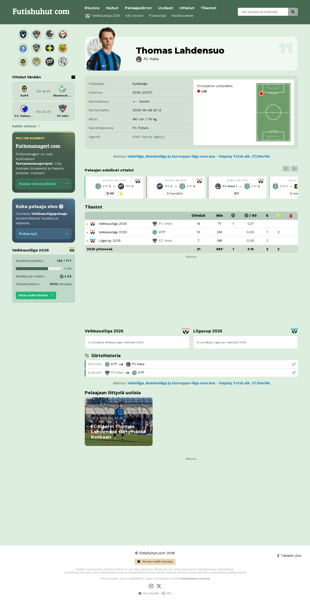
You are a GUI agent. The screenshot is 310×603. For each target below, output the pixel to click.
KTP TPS (117, 186)
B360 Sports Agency (148, 137)
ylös (291, 555)
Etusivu (92, 8)
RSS (168, 593)
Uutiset (165, 8)
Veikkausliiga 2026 (105, 15)
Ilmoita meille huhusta (157, 561)
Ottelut (186, 8)
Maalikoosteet (182, 15)
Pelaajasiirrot (138, 8)
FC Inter (116, 372)
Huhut (112, 8)
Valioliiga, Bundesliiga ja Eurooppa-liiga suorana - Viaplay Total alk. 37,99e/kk (198, 156)
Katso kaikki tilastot (34, 295)
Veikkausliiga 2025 (112, 223)
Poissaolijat (157, 15)
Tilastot (208, 8)
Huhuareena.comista (195, 578)
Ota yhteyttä (150, 593)
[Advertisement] (43, 381)
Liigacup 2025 (109, 240)
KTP (241, 186)
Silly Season (134, 15)
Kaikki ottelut (24, 126)
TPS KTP (179, 186)
